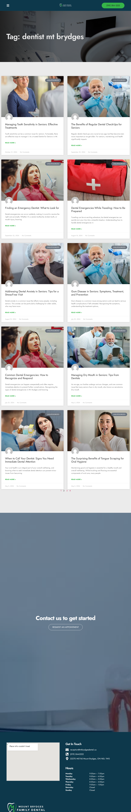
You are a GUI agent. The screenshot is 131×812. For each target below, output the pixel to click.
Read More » (10, 143)
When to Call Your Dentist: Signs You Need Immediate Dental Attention (29, 460)
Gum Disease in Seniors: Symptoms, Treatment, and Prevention (97, 293)
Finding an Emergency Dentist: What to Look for (32, 208)
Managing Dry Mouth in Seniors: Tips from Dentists (95, 376)
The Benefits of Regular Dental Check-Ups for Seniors (96, 125)
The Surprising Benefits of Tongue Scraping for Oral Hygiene (97, 460)
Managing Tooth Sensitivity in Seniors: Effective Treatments (31, 125)
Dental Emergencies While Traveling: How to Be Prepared (98, 209)
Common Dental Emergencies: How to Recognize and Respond (26, 376)
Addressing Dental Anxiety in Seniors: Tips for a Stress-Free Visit (32, 293)
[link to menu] (21, 5)
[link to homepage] (65, 5)
